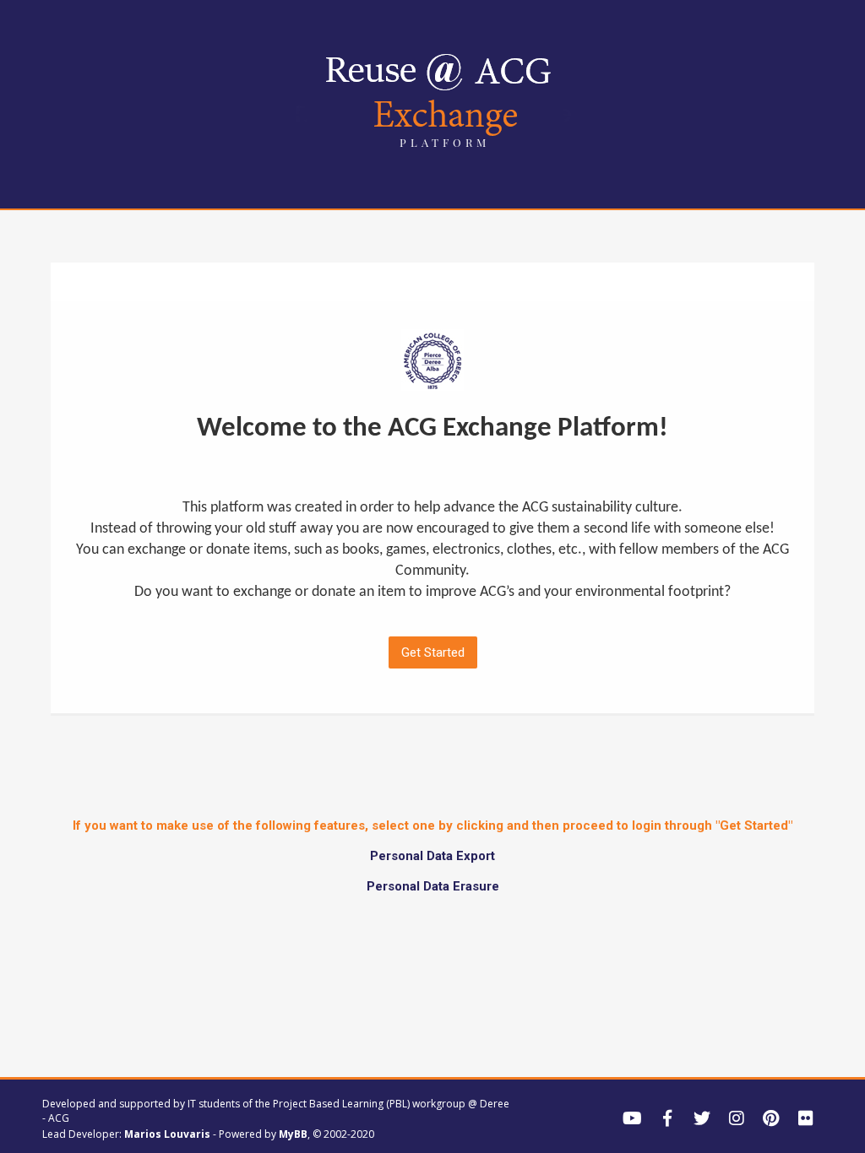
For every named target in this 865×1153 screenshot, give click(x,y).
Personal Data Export (432, 855)
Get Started (433, 652)
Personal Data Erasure (433, 886)
